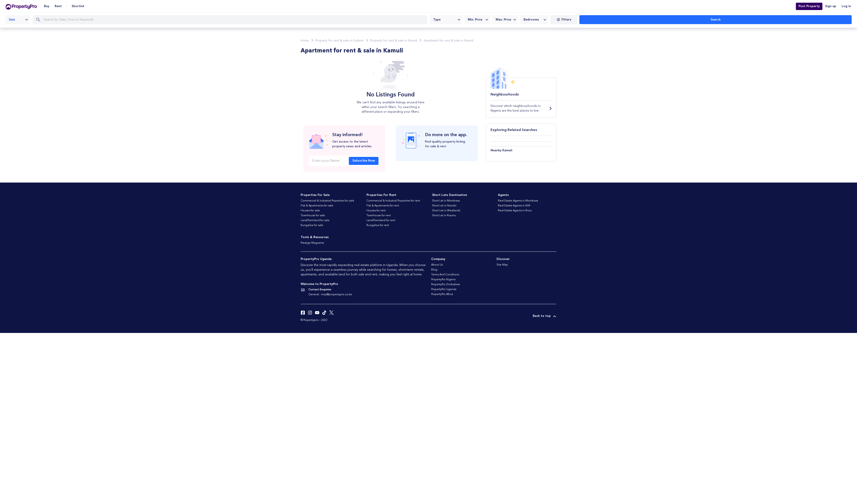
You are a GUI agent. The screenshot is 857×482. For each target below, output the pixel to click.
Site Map (502, 265)
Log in (846, 6)
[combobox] (17, 19)
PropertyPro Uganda (443, 289)
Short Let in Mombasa (446, 200)
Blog (434, 269)
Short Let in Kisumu (444, 215)
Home (305, 40)
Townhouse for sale (313, 215)
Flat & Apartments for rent (382, 205)
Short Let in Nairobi (444, 205)
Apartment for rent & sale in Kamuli (448, 40)
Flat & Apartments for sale (317, 205)
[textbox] (446, 19)
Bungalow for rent (377, 225)
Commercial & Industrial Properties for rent (393, 200)
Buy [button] (46, 6)
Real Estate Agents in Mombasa (518, 200)
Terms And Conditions (445, 274)
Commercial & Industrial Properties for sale (327, 200)
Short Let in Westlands (446, 210)
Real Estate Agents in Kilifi (514, 205)
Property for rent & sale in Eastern (339, 40)
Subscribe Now (363, 160)
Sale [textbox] (12, 19)
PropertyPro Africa (442, 294)
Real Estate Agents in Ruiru (515, 210)
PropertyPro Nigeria (443, 279)
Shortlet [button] (78, 6)
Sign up (830, 6)
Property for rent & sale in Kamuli (393, 40)
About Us (437, 265)
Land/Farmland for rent (380, 220)
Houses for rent (376, 210)
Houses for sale (310, 210)
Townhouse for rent (378, 215)
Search (716, 19)
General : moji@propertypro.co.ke (330, 294)
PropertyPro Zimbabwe (445, 284)
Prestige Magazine (312, 243)
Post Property (809, 6)
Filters (566, 19)
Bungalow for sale (312, 225)
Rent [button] (58, 6)
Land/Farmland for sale (315, 220)
